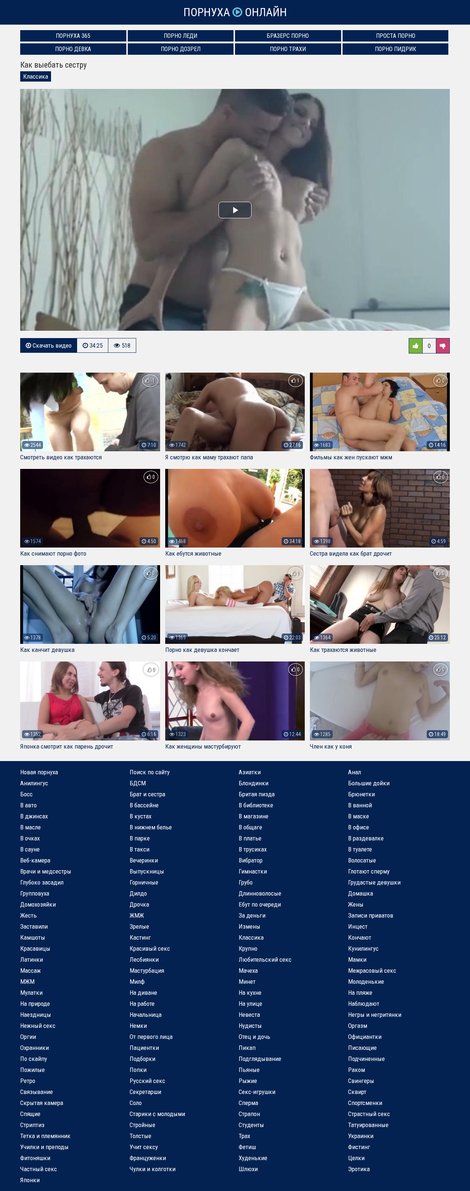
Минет (247, 981)
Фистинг (359, 1147)
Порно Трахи (288, 49)
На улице (250, 1003)
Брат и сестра (147, 794)
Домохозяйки (38, 904)
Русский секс (147, 1080)
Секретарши (145, 1091)
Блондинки (253, 783)
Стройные (142, 1125)
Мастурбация (147, 970)
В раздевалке (366, 838)
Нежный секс (37, 1025)
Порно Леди (180, 35)
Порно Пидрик (395, 49)
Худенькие (253, 1158)
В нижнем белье (151, 827)
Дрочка (139, 904)
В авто (28, 805)
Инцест (358, 926)
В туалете (360, 849)
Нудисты (250, 1025)
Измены (249, 926)
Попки (138, 1069)
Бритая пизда (257, 794)
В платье (250, 838)
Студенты (251, 1125)
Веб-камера (35, 860)
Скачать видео (51, 345)
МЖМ (27, 981)
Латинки (31, 959)
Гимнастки (253, 871)
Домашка (360, 893)
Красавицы (35, 948)
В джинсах (34, 816)
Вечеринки (144, 860)
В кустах (140, 816)
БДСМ (138, 783)
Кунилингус (363, 948)
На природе (35, 1003)
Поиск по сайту (150, 772)
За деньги (252, 915)
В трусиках (253, 849)
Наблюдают (363, 1003)
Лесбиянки (144, 959)
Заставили (34, 926)
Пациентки (144, 1047)
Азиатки (250, 772)
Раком (356, 1069)
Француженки (148, 1158)
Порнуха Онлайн (235, 12)
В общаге (250, 827)
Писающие (362, 1047)
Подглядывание (260, 1058)
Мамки (357, 959)
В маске (358, 816)
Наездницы (35, 1014)
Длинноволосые (260, 893)
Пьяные (249, 1069)
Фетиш (247, 1147)
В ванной (360, 805)
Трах (244, 1136)
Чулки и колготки (153, 1169)
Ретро (27, 1080)
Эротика (359, 1169)
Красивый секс (150, 948)
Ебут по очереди (260, 904)
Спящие (30, 1114)
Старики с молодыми (157, 1114)
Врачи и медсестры (45, 871)
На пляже (360, 992)
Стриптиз (32, 1125)
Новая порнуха (39, 772)
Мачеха (248, 970)
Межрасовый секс (372, 970)
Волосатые (362, 860)
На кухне (250, 992)
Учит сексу (144, 1147)
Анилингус (34, 783)
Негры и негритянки (374, 1014)
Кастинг (140, 937)
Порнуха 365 (73, 35)
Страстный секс (369, 1114)
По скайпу (33, 1058)
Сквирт (357, 1091)
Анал (354, 772)
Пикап (247, 1047)
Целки (356, 1158)
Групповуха (34, 893)
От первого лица (151, 1036)
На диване (143, 992)
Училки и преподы (44, 1147)
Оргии (28, 1036)
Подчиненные (366, 1058)
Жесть (28, 915)
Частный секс (38, 1169)
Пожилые (32, 1069)
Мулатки (31, 992)
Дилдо (138, 893)
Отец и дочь (254, 1036)
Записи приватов (370, 915)
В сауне (30, 849)
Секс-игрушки (257, 1091)
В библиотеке (256, 805)
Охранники (34, 1047)
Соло (136, 1102)
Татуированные (368, 1125)
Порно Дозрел (180, 49)
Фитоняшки (35, 1158)
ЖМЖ (137, 915)
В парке (140, 838)
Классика (35, 76)
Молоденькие (366, 981)
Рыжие (248, 1080)
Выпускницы (147, 871)
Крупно (248, 948)
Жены (356, 904)
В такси (139, 849)
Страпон (249, 1114)
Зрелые (139, 926)
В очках (30, 838)
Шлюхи (248, 1169)
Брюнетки (361, 794)
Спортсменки (365, 1102)
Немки (138, 1025)
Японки (30, 1180)
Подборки (142, 1058)
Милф (137, 981)
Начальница (146, 1014)
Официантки (365, 1036)
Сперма (248, 1102)
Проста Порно (395, 35)
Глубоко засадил (42, 882)
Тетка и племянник (45, 1136)
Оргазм (357, 1025)
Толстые (140, 1136)
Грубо (246, 882)
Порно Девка (73, 49)
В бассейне (144, 805)
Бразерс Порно (288, 35)
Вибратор (251, 860)
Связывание (36, 1091)
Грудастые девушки (374, 882)
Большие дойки (369, 783)
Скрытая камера (41, 1102)
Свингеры (361, 1080)
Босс (26, 794)
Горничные (144, 882)
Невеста (249, 1014)
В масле (30, 827)
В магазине (253, 816)
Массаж (30, 970)
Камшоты (32, 937)
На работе (142, 1003)
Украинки (360, 1136)
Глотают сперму (369, 871)
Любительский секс (265, 959)
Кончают (359, 937)
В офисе (358, 827)
